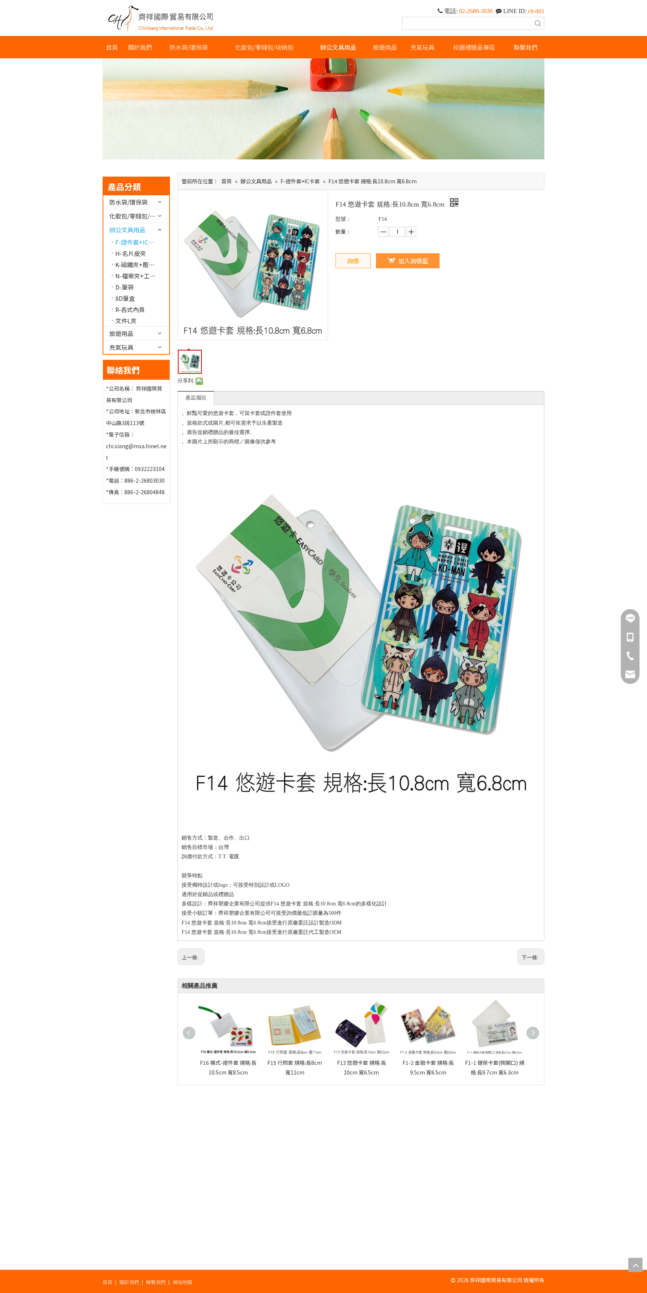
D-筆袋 (124, 286)
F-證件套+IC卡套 (137, 242)
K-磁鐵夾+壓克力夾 (141, 264)
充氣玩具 (121, 347)
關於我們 (129, 1282)
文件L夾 (126, 320)
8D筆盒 (125, 298)
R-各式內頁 (130, 309)
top (635, 1265)
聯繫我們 (155, 1282)
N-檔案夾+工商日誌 (141, 275)
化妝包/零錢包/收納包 (138, 215)
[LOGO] (161, 18)
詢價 (353, 260)
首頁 (107, 1282)
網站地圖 (182, 1282)
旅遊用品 (121, 333)
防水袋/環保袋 (128, 202)
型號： (343, 219)
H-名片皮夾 (130, 253)
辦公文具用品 (127, 229)
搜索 (537, 23)
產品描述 (195, 397)
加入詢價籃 (413, 260)
